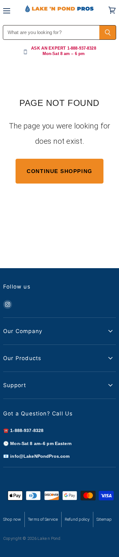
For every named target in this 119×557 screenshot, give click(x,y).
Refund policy (77, 519)
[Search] (107, 32)
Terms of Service (43, 519)
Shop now (12, 519)
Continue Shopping (59, 171)
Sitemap (104, 519)
